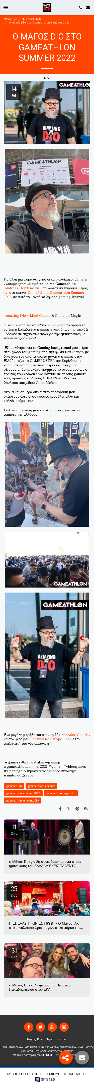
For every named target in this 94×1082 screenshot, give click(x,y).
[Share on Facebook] (60, 808)
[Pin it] (77, 808)
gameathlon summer (41, 786)
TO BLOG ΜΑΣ (32, 19)
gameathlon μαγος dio (60, 793)
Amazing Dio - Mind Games (27, 315)
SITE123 (46, 1055)
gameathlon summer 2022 (23, 793)
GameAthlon (38, 292)
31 (14, 952)
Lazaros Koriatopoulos (49, 739)
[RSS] (86, 808)
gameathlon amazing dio (22, 800)
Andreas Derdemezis (22, 288)
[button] (5, 7)
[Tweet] (68, 808)
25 (14, 891)
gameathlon (14, 786)
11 (14, 829)
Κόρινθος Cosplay (75, 734)
